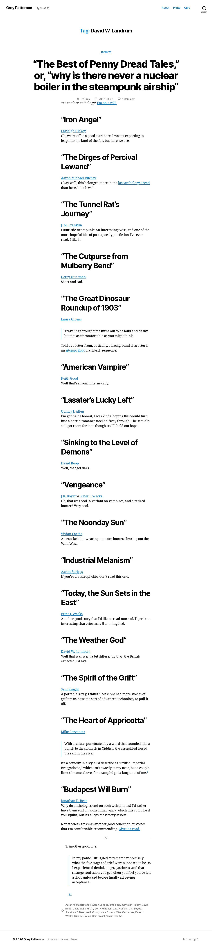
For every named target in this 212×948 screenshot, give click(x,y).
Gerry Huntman (73, 277)
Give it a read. (129, 829)
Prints (176, 7)
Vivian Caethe (71, 534)
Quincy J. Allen (72, 411)
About (165, 7)
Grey (87, 99)
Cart (187, 7)
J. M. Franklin (71, 225)
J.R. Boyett (69, 496)
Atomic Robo (76, 350)
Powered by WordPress (62, 939)
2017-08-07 (106, 99)
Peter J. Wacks (91, 496)
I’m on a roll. (107, 103)
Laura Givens (71, 319)
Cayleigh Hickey (73, 131)
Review (106, 52)
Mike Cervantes (73, 732)
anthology (115, 904)
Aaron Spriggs (72, 572)
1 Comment (128, 99)
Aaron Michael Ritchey (78, 178)
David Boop (70, 463)
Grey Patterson (19, 8)
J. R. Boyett (135, 908)
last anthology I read (134, 183)
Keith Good (69, 379)
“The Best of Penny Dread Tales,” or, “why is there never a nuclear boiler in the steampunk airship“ (106, 75)
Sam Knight (70, 689)
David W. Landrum (75, 652)
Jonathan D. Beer (74, 801)
